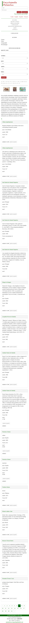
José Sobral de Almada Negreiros (10, 182)
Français (26, 16)
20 (8, 611)
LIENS (14, 28)
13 (11, 608)
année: (2, 66)
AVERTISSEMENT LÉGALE (14, 615)
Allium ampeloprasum (7, 122)
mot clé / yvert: (5, 50)
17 (23, 608)
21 (11, 611)
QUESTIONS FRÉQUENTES (15, 26)
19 (5, 611)
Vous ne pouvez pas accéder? (21, 14)
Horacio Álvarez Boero (7, 540)
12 (8, 608)
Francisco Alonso (6, 431)
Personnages (4, 44)
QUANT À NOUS (15, 21)
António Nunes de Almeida (8, 352)
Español (21, 16)
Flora (2, 41)
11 (5, 608)
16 (20, 608)
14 (14, 608)
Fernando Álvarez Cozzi (8, 578)
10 (2, 608)
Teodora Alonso (6, 487)
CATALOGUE (15, 24)
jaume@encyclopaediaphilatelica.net (14, 622)
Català (11, 16)
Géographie (4, 43)
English (16, 16)
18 (2, 611)
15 (17, 608)
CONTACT (14, 29)
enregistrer (25, 12)
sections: (3, 55)
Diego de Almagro (6, 282)
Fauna (2, 39)
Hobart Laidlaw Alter (7, 511)
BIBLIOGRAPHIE (15, 23)
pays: (2, 61)
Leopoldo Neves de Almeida (9, 316)
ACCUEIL (14, 20)
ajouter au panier (13, 141)
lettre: (2, 71)
